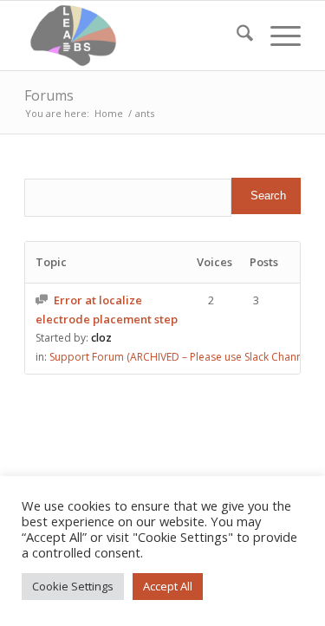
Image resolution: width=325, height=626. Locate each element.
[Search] (236, 35)
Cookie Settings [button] (73, 586)
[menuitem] (236, 35)
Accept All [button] (167, 586)
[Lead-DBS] (134, 35)
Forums (49, 95)
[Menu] (277, 35)
